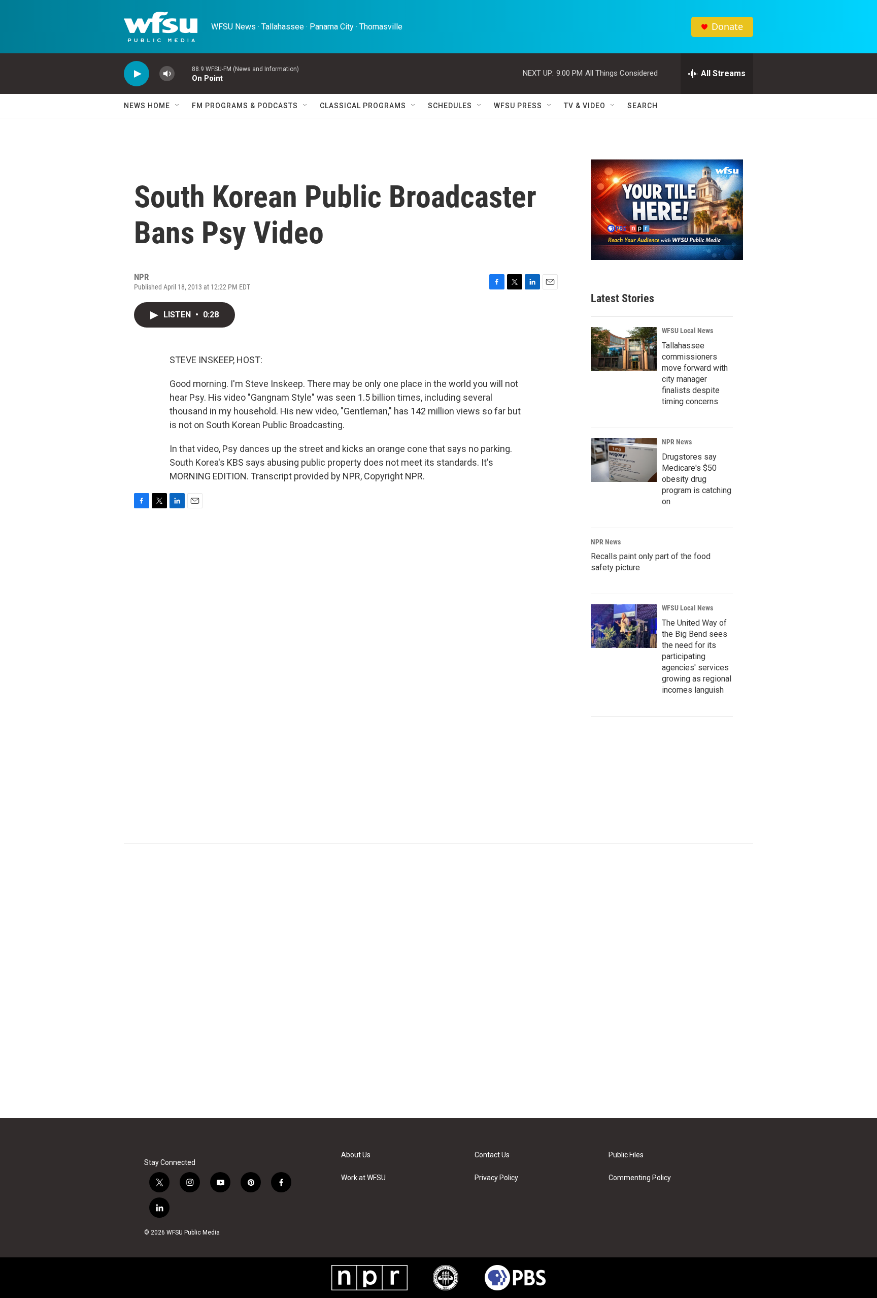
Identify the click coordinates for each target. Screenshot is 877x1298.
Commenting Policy (640, 1178)
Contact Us (492, 1155)
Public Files (626, 1155)
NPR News (677, 442)
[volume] (167, 73)
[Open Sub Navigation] (178, 106)
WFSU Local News (687, 331)
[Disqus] (438, 981)
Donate (727, 26)
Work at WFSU (363, 1178)
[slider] (183, 73)
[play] (136, 74)
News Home (147, 106)
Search (642, 106)
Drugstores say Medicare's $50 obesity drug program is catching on (696, 479)
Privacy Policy (496, 1178)
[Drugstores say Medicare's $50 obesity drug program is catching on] (624, 460)
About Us (355, 1155)
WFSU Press (518, 106)
